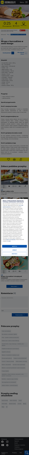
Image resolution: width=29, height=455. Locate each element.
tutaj (9, 241)
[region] (14, 227)
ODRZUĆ (14, 250)
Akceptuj (14, 246)
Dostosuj (14, 253)
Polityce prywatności (11, 239)
